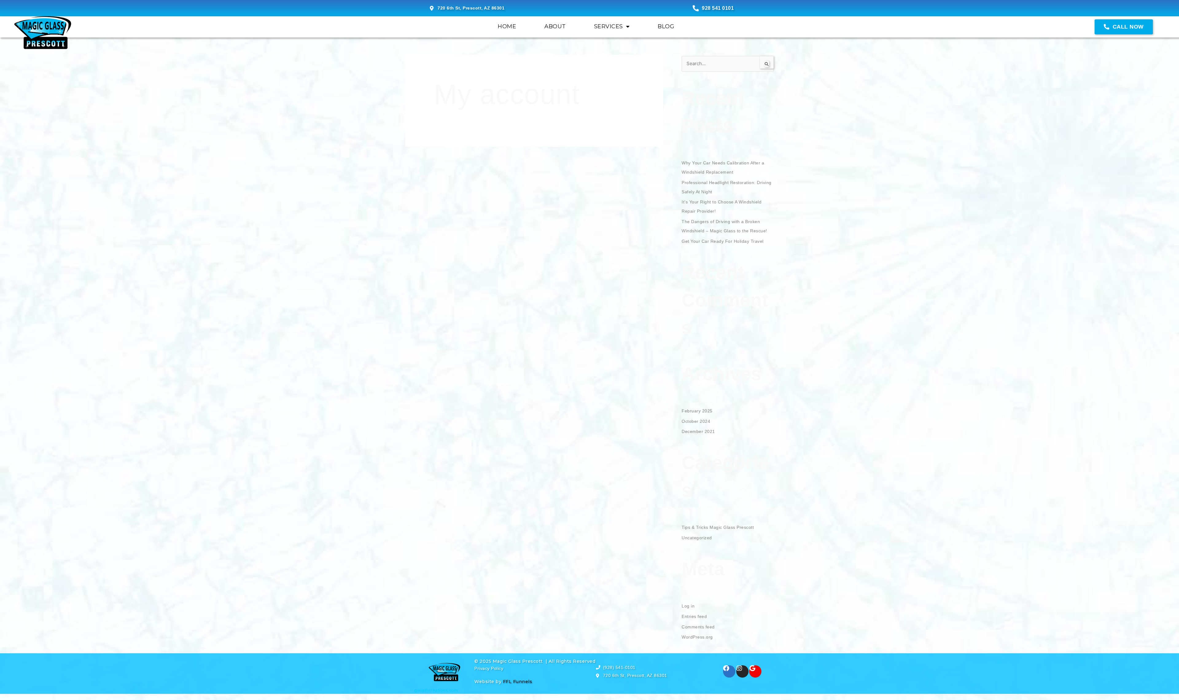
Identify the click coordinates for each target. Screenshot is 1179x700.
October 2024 (696, 421)
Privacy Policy (488, 668)
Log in (688, 606)
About (555, 26)
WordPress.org (697, 637)
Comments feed (698, 626)
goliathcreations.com (436, 690)
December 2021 (698, 431)
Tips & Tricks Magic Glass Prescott (718, 527)
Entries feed (694, 616)
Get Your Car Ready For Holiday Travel (723, 241)
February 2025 (697, 410)
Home (507, 26)
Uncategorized (697, 537)
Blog (666, 26)
